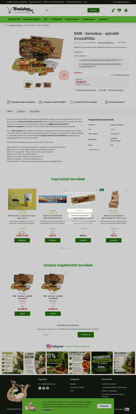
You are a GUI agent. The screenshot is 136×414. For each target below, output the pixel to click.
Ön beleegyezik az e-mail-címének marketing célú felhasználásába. (80, 223)
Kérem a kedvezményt (79, 215)
